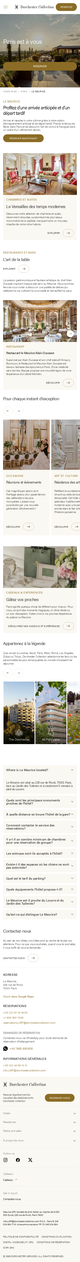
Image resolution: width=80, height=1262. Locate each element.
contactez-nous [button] (14, 958)
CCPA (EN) (8, 1247)
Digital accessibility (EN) (18, 1242)
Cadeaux (8, 1180)
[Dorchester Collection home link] (34, 7)
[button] (61, 233)
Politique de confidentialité (20, 1236)
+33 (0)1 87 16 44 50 (15, 1012)
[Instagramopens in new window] (5, 1160)
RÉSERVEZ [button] (66, 7)
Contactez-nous (12, 1199)
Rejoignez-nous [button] (60, 1098)
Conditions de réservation (53, 1242)
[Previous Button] (7, 411)
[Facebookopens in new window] (18, 1160)
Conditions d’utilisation (56, 1236)
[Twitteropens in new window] (30, 1160)
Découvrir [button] (13, 526)
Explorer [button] (9, 268)
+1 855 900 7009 (13, 1017)
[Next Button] (18, 411)
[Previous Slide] (52, 333)
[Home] (24, 1084)
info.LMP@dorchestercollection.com (24, 1070)
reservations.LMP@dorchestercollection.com (29, 1022)
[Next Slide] (70, 333)
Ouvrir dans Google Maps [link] (18, 996)
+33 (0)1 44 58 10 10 (15, 1065)
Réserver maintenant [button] (23, 138)
